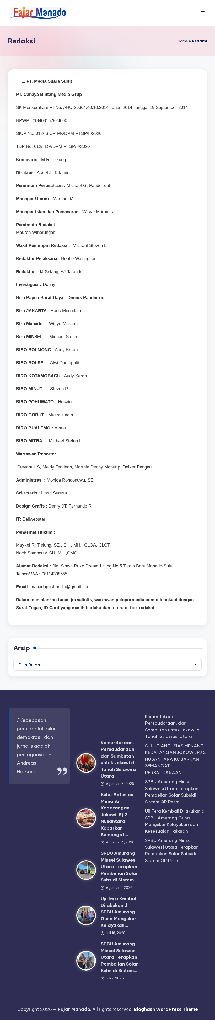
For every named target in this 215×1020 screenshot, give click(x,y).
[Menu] (204, 13)
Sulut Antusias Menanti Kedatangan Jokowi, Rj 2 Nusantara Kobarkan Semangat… (117, 814)
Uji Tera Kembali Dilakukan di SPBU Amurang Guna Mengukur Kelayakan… (119, 912)
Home (183, 41)
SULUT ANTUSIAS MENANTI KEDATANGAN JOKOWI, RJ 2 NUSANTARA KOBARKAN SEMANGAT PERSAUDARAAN (175, 759)
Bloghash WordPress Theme (166, 1009)
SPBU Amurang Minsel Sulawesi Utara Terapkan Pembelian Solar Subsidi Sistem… (119, 866)
